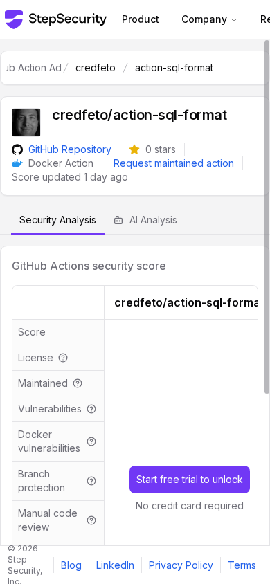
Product (140, 19)
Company (204, 19)
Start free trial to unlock (189, 479)
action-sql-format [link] (174, 67)
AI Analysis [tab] (153, 220)
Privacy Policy (181, 565)
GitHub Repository (69, 149)
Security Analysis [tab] (57, 220)
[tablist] (135, 221)
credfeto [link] (95, 67)
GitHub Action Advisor (34, 67)
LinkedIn (115, 565)
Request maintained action (174, 163)
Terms (242, 565)
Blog (71, 565)
